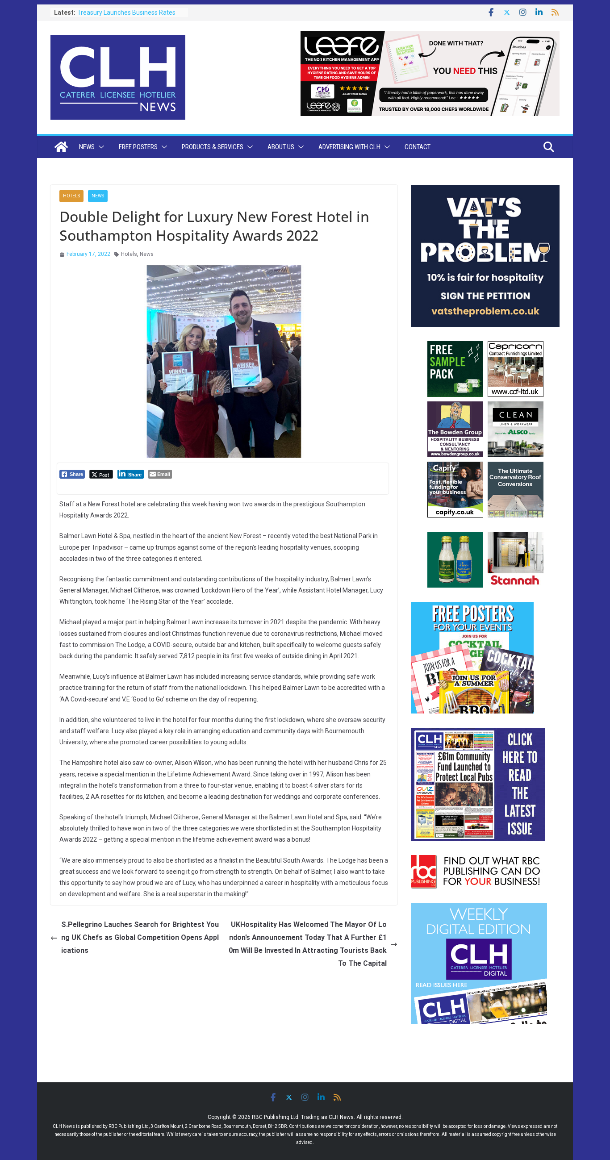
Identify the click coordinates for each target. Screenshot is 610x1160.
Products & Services (212, 147)
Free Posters (138, 147)
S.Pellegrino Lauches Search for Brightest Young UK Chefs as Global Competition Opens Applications (140, 937)
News (87, 147)
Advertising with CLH (349, 147)
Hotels (71, 195)
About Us (280, 147)
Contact (417, 147)
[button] (99, 147)
